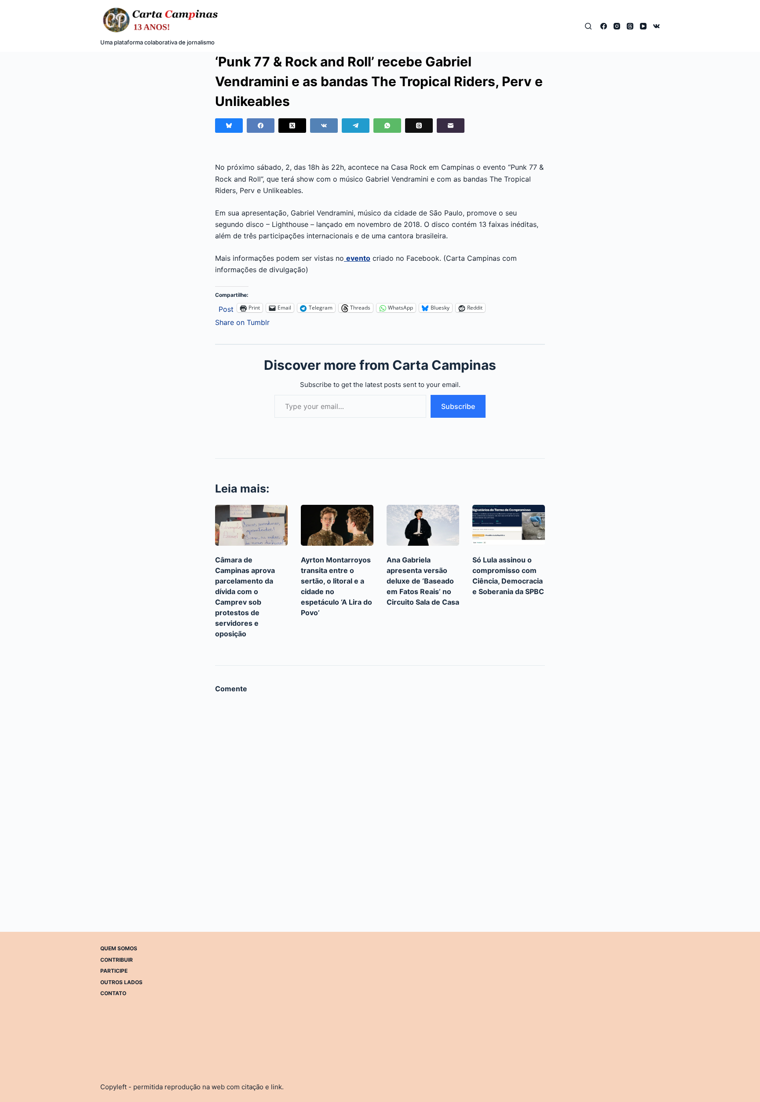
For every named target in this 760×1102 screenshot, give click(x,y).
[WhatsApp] (387, 125)
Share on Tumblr (242, 321)
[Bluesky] (229, 125)
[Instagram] (617, 26)
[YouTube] (643, 26)
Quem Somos (118, 948)
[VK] (656, 26)
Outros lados (121, 981)
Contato (113, 993)
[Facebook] (603, 26)
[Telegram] (355, 125)
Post (226, 308)
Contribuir (116, 959)
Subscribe (458, 406)
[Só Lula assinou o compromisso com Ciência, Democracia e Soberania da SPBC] (508, 525)
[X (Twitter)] (292, 125)
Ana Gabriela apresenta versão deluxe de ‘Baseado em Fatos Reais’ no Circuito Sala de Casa (423, 580)
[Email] (450, 125)
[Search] (588, 26)
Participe (114, 970)
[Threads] (630, 26)
